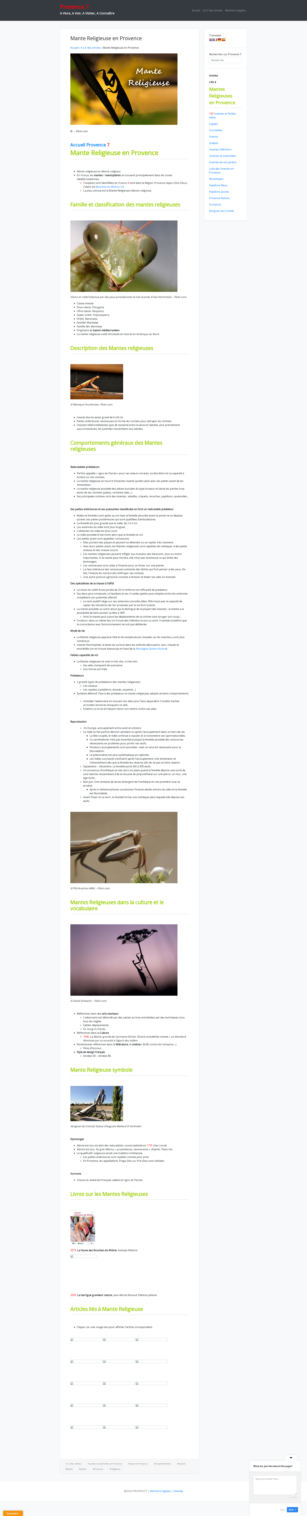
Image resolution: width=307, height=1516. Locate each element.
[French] (215, 39)
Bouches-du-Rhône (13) (110, 186)
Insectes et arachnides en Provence (105, 1463)
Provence (98, 1469)
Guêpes (213, 143)
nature (83, 1469)
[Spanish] (223, 39)
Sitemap (178, 1491)
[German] (219, 39)
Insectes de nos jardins (222, 162)
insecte (181, 1463)
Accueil (196, 10)
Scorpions (215, 204)
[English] (211, 39)
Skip (282, 1509)
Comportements (163, 1463)
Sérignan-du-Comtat (221, 211)
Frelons (213, 136)
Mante (70, 1469)
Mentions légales (235, 10)
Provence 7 (74, 6)
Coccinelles (215, 130)
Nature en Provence (138, 1463)
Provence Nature (219, 198)
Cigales (213, 124)
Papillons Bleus (218, 185)
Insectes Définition (220, 149)
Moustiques (216, 179)
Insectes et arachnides (222, 156)
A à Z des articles (213, 10)
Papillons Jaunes (219, 191)
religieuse (116, 1469)
